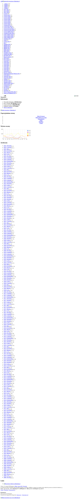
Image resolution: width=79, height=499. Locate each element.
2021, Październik (8, 214)
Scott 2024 (6, 70)
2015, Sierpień (7, 341)
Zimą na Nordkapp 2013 (10, 93)
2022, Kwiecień (7, 204)
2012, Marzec (7, 412)
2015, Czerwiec (7, 345)
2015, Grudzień (7, 334)
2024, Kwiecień (7, 171)
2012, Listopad (7, 398)
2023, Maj (6, 188)
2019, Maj (6, 264)
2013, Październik (8, 379)
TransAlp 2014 (7, 77)
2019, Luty (6, 269)
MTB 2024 (6, 50)
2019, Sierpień (7, 259)
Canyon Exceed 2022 (9, 30)
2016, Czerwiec (7, 324)
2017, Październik (8, 297)
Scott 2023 (6, 69)
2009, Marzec (7, 474)
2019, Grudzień (7, 252)
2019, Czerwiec (7, 262)
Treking (5, 79)
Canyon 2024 (7, 24)
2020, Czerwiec (7, 242)
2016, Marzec (7, 329)
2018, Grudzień (7, 273)
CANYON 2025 (8, 26)
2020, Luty (6, 249)
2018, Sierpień (7, 279)
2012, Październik (8, 400)
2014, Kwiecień (7, 369)
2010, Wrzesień (7, 443)
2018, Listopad (7, 274)
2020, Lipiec (7, 240)
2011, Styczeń (7, 436)
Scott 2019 (6, 64)
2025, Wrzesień (7, 145)
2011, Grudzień (7, 417)
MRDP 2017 (7, 47)
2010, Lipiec (7, 446)
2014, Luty (6, 372)
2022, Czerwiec (7, 202)
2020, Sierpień (7, 238)
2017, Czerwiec (7, 303)
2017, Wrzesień (7, 298)
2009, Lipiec (7, 467)
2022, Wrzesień (7, 197)
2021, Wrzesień (7, 216)
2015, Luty (6, 352)
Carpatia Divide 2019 (9, 33)
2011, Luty (6, 434)
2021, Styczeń (7, 230)
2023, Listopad (7, 180)
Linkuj (2, 490)
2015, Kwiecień (7, 348)
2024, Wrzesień (7, 163)
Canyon (6, 13)
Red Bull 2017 (7, 55)
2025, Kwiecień (7, 151)
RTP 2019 (6, 58)
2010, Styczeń (7, 456)
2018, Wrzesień (7, 278)
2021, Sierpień (7, 218)
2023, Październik (8, 181)
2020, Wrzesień (7, 236)
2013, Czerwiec (7, 386)
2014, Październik (8, 358)
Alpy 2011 (6, 9)
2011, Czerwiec (7, 427)
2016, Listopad (7, 316)
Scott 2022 (6, 68)
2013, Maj (6, 388)
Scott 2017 (6, 61)
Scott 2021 (6, 66)
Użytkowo (6, 86)
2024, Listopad (7, 159)
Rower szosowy (8, 57)
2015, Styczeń (7, 353)
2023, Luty (6, 194)
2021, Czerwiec (7, 221)
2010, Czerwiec (7, 448)
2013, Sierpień (7, 383)
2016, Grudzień (7, 314)
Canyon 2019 (7, 18)
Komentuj (6, 490)
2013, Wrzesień (7, 381)
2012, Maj (6, 408)
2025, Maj (6, 149)
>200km (6, 5)
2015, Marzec (7, 350)
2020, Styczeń (7, 250)
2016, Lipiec (7, 322)
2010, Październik (8, 441)
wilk (2, 1)
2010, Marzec (7, 453)
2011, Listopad (7, 419)
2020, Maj (6, 243)
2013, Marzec (7, 391)
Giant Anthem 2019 (8, 34)
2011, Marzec (7, 432)
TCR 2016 (6, 75)
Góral (5, 40)
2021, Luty (6, 228)
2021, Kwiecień (7, 224)
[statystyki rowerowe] (11, 1)
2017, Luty (6, 310)
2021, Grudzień (7, 211)
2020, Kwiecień (7, 245)
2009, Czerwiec (7, 468)
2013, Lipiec (7, 384)
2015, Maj (6, 346)
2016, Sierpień (7, 321)
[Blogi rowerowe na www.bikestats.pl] (10, 497)
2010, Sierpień (7, 444)
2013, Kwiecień (7, 389)
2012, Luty (6, 413)
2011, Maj (6, 429)
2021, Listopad (7, 212)
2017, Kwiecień (7, 307)
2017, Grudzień (7, 293)
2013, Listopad (7, 377)
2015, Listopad (7, 336)
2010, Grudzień (7, 438)
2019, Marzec (7, 267)
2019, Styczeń (7, 271)
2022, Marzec (7, 206)
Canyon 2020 (7, 19)
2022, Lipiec (7, 200)
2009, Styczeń (7, 477)
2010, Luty (6, 455)
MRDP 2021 (7, 48)
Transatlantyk (41, 119)
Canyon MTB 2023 (8, 31)
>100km (6, 4)
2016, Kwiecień (7, 328)
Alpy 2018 (6, 11)
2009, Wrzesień (7, 463)
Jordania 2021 (7, 44)
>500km (6, 8)
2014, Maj (6, 367)
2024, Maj (6, 169)
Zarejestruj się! (25, 495)
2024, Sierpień (7, 164)
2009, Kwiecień (7, 472)
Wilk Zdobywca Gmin (41, 117)
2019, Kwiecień (7, 266)
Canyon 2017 (7, 15)
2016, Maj (6, 326)
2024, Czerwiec (7, 168)
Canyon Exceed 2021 (9, 29)
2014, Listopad (7, 357)
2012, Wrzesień (7, 401)
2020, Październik (8, 235)
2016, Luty (6, 331)
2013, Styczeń (7, 395)
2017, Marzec (7, 309)
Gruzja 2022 (7, 41)
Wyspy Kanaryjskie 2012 (10, 91)
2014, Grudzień (7, 355)
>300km (6, 6)
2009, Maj (6, 470)
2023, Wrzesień (7, 183)
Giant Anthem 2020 (8, 36)
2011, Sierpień (7, 424)
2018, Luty (6, 290)
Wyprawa (6, 90)
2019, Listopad (7, 254)
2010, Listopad (7, 439)
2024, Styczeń (7, 176)
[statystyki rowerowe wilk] (8, 110)
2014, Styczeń (7, 374)
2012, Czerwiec (7, 407)
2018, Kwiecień (7, 286)
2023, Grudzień (7, 178)
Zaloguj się (19, 495)
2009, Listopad (7, 460)
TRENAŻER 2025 (8, 83)
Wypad (5, 89)
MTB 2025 (6, 51)
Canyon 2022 (7, 22)
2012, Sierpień (7, 403)
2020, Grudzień (7, 231)
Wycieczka (6, 87)
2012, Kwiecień (7, 410)
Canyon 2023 (7, 23)
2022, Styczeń (7, 209)
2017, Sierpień (7, 300)
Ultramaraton (7, 84)
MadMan (41, 121)
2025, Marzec (7, 152)
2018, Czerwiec (7, 283)
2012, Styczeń (7, 415)
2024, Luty (6, 175)
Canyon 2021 (7, 20)
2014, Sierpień (7, 362)
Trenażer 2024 (7, 82)
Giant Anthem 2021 (8, 37)
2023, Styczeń (7, 195)
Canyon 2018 (7, 16)
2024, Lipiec (7, 166)
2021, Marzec (7, 226)
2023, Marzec (7, 192)
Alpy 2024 (6, 12)
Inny (5, 43)
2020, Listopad (7, 233)
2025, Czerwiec (7, 147)
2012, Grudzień (7, 396)
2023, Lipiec (7, 185)
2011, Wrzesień (7, 422)
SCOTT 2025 (7, 72)
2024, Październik (8, 161)
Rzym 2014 (6, 59)
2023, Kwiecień (7, 190)
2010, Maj (6, 450)
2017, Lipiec (7, 302)
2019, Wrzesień (7, 257)
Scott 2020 (6, 65)
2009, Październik (8, 462)
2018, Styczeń (7, 291)
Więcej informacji (8, 107)
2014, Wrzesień (7, 360)
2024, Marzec (7, 173)
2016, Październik (8, 317)
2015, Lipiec (7, 343)
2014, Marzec (7, 371)
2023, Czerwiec (7, 187)
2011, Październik (8, 420)
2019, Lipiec (7, 261)
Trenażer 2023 (7, 80)
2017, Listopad (7, 295)
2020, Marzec (7, 247)
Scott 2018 (6, 62)
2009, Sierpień (7, 465)
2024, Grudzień (7, 157)
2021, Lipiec (7, 219)
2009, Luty (6, 475)
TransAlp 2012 (7, 76)
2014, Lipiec (7, 364)
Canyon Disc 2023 (8, 27)
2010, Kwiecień (7, 451)
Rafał (41, 120)
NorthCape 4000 (8, 54)
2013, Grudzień (7, 376)
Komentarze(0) (12, 490)
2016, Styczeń (7, 333)
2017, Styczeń (7, 312)
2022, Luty (6, 207)
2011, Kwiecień (7, 431)
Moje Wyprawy (41, 116)
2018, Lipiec (7, 281)
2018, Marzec (7, 288)
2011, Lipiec (7, 425)
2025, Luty (6, 154)
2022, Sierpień (7, 199)
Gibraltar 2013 (7, 38)
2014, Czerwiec (7, 365)
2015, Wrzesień (7, 340)
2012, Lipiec (7, 405)
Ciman (41, 123)
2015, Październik (8, 338)
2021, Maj (6, 223)
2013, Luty (6, 393)
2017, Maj (6, 305)
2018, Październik (8, 276)
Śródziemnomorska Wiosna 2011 (12, 73)
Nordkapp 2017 (7, 52)
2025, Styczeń (7, 156)
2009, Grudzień (7, 458)
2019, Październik (8, 255)
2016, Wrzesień (7, 319)
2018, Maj (6, 285)
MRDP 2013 (7, 45)
